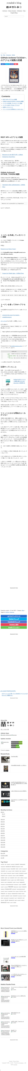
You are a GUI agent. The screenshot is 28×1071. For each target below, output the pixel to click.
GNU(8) (6, 877)
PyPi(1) (25, 891)
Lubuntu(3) (6, 886)
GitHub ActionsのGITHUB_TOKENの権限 (13, 101)
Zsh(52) (14, 902)
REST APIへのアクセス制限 (10, 99)
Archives (5, 11)
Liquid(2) (2, 886)
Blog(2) (22, 866)
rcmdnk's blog (14, 2)
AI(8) (5, 864)
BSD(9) (17, 868)
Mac (24, 11)
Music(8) (20, 886)
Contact (10, 1061)
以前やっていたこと (8, 107)
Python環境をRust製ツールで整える (18, 765)
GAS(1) (6, 875)
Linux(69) (24, 884)
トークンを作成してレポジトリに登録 (12, 103)
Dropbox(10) (9, 873)
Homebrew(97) (4, 879)
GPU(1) (18, 877)
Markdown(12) (16, 886)
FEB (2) (3, 816)
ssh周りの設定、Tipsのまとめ (17, 1021)
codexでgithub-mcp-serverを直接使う (19, 791)
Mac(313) (10, 886)
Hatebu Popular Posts (8, 984)
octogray (15, 1064)
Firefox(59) (3, 875)
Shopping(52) (15, 895)
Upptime (7, 750)
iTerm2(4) (2, 882)
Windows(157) (4, 902)
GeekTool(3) (10, 875)
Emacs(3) (13, 873)
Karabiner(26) (22, 882)
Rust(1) (23, 893)
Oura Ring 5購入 (14, 756)
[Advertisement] (14, 34)
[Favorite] (20, 7)
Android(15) (17, 864)
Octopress (21, 1062)
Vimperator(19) (11, 900)
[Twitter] (10, 7)
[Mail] (7, 7)
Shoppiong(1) (20, 895)
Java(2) (5, 882)
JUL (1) (3, 814)
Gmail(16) (2, 877)
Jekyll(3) (14, 882)
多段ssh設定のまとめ (15, 1012)
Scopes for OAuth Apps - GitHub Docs (13, 273)
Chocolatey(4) (24, 868)
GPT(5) (16, 877)
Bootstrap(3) (8, 868)
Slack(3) (24, 895)
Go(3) (9, 877)
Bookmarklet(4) (3, 868)
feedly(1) (25, 873)
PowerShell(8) (10, 891)
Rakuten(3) (9, 893)
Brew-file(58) (13, 868)
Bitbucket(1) (18, 866)
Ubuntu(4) (2, 900)
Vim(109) (6, 900)
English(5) (17, 873)
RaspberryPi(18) (15, 893)
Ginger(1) (14, 875)
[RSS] (15, 7)
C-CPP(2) (20, 868)
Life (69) (2, 857)
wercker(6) (19, 900)
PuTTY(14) (21, 891)
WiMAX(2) (22, 900)
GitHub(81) (21, 875)
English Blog (14, 12)
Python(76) (3, 893)
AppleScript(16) (22, 864)
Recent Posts (5, 754)
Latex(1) (20, 884)
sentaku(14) (7, 895)
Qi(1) (6, 893)
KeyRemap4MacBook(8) (9, 884)
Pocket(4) (2, 891)
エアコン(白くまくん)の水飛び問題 (18, 956)
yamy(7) (11, 902)
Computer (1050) (4, 855)
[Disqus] (14, 672)
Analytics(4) (13, 864)
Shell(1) (11, 895)
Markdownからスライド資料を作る (18, 995)
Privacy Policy (16, 1061)
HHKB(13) (22, 877)
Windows (19, 11)
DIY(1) (2, 873)
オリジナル (3, 321)
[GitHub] (13, 7)
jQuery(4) (17, 882)
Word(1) (8, 902)
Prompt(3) (17, 891)
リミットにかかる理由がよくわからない (13, 109)
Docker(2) (5, 873)
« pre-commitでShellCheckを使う (8, 691)
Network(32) (24, 886)
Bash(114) (14, 866)
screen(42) (3, 895)
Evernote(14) (21, 873)
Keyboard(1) (3, 884)
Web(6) (16, 900)
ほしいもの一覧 (5, 729)
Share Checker (12, 11)
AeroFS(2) (2, 864)
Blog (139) (3, 853)
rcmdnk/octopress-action (16, 346)
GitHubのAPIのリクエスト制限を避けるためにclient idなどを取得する (19, 381)
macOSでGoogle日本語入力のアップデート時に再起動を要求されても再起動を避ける (19, 783)
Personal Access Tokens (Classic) (8, 249)
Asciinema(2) (3, 866)
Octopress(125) (8, 889)
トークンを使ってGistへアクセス (11, 105)
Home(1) (25, 877)
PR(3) (14, 891)
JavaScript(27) (9, 882)
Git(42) (17, 875)
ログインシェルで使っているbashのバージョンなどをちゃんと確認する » (15, 694)
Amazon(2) (8, 864)
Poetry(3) (6, 891)
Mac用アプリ (14, 1030)
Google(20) (12, 877)
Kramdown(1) (16, 884)
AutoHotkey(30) (8, 866)
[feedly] (18, 7)
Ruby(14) (20, 893)
